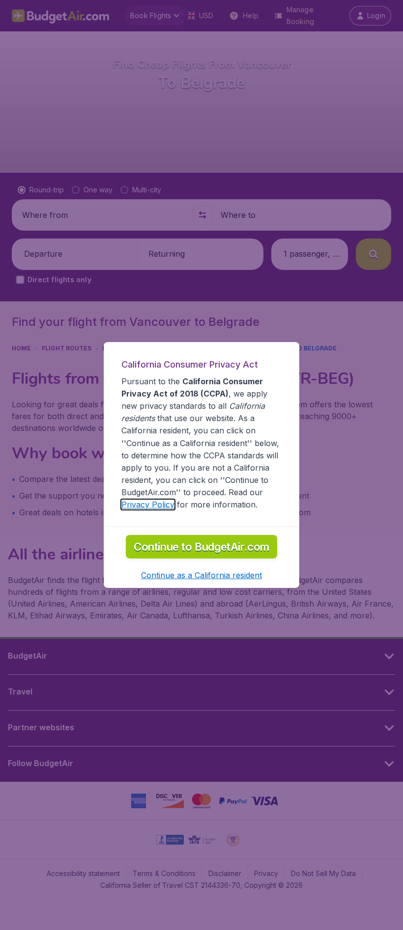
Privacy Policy (147, 504)
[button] (201, 575)
